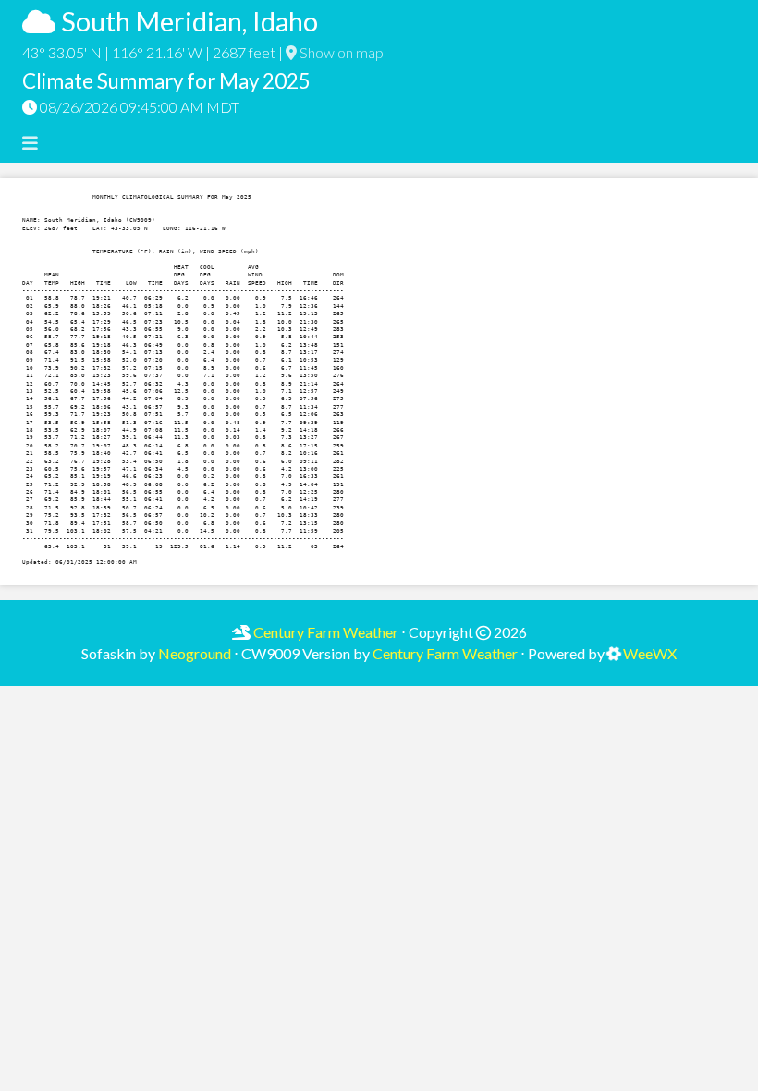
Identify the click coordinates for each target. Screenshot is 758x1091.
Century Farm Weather (324, 632)
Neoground (194, 653)
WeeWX (650, 653)
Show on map (340, 52)
